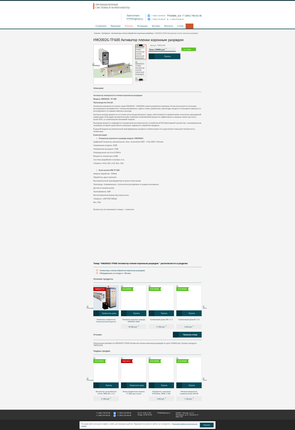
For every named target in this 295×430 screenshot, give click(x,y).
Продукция (115, 26)
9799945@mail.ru (135, 19)
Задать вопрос (133, 15)
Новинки (129, 26)
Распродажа (142, 26)
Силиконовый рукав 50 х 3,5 (189, 319)
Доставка (156, 26)
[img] (106, 297)
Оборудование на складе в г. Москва (115, 273)
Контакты (168, 26)
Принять (206, 425)
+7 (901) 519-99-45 (158, 16)
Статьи (180, 26)
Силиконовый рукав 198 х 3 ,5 (161, 319)
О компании (101, 26)
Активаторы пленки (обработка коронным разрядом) (122, 271)
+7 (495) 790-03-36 (192, 15)
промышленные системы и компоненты (112, 6)
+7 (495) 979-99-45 (177, 19)
